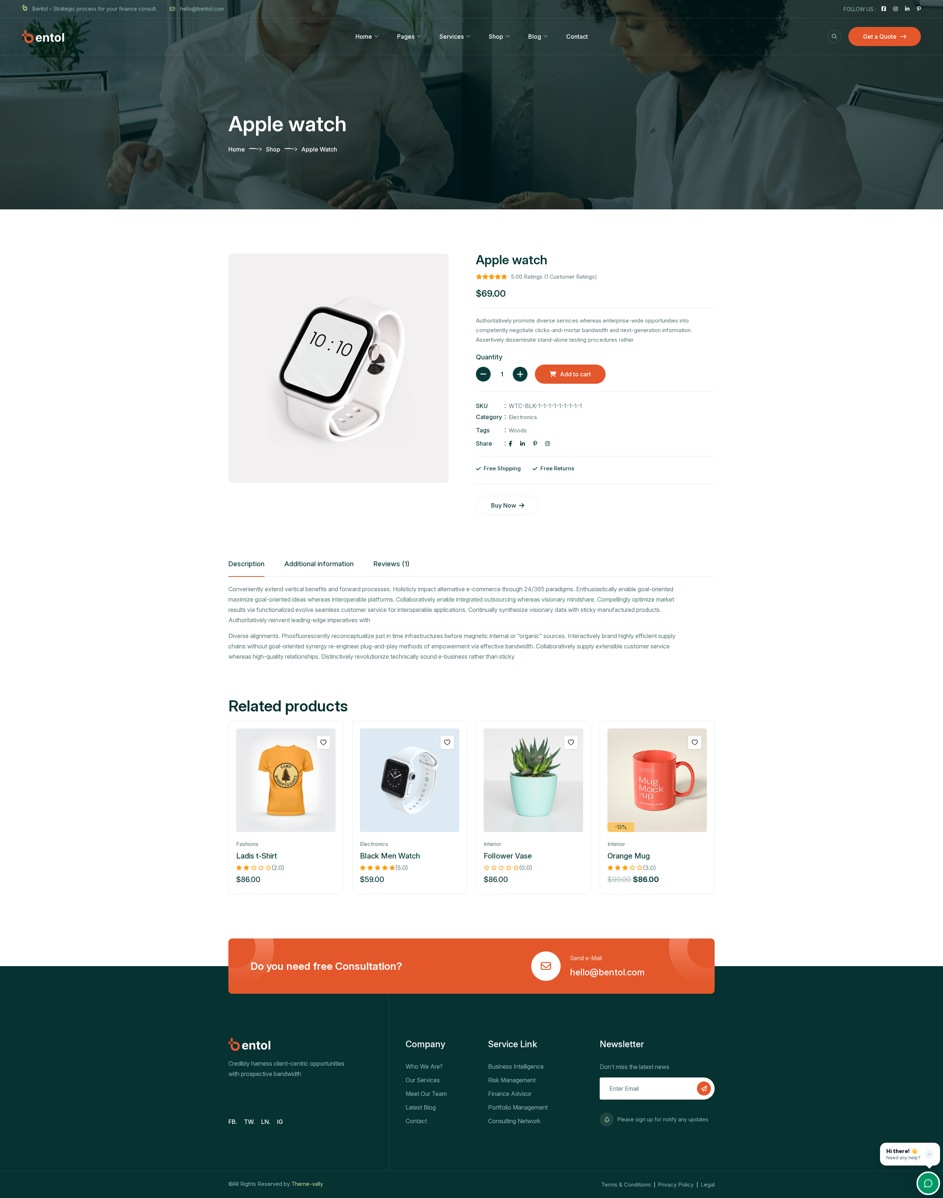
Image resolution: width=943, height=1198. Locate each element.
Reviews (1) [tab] (392, 564)
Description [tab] (246, 564)
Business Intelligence (516, 1066)
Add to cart (575, 374)
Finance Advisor (510, 1093)
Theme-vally (307, 1183)
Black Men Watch (390, 856)
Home (363, 36)
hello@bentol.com (201, 9)
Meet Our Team (426, 1093)
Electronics (523, 417)
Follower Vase (508, 856)
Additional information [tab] (319, 564)
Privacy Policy (676, 1184)
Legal (708, 1184)
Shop (496, 36)
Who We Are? (424, 1066)
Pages (405, 36)
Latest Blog (421, 1107)
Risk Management (512, 1080)
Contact (577, 36)
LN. (265, 1121)
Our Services (423, 1080)
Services (451, 36)
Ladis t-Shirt (256, 856)
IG (280, 1121)
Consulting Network (514, 1121)
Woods (518, 430)
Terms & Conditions (626, 1184)
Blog (534, 36)
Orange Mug (628, 856)
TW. (249, 1121)
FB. (232, 1121)
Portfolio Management (518, 1107)
